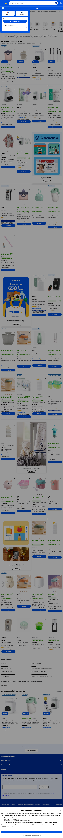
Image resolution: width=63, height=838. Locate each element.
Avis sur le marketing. (26, 825)
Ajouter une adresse (15, 21)
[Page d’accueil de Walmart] (6, 3)
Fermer (31, 832)
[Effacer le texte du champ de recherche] (53, 3)
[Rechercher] (56, 3)
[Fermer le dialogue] (60, 810)
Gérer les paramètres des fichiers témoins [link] (31, 835)
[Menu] (2, 3)
